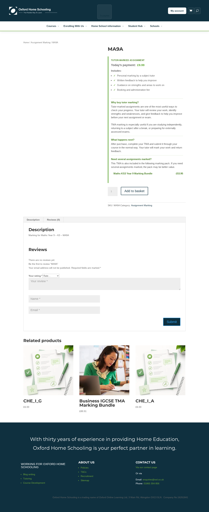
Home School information (106, 26)
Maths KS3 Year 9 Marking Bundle (132, 173)
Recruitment (87, 476)
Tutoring (27, 478)
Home (26, 42)
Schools (155, 26)
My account (177, 10)
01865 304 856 (151, 483)
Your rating (35, 276)
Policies (84, 467)
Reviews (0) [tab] (53, 219)
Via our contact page (146, 467)
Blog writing (29, 474)
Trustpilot (104, 15)
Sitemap (85, 480)
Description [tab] (33, 219)
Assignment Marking (40, 42)
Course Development (34, 482)
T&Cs (83, 472)
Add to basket (134, 191)
